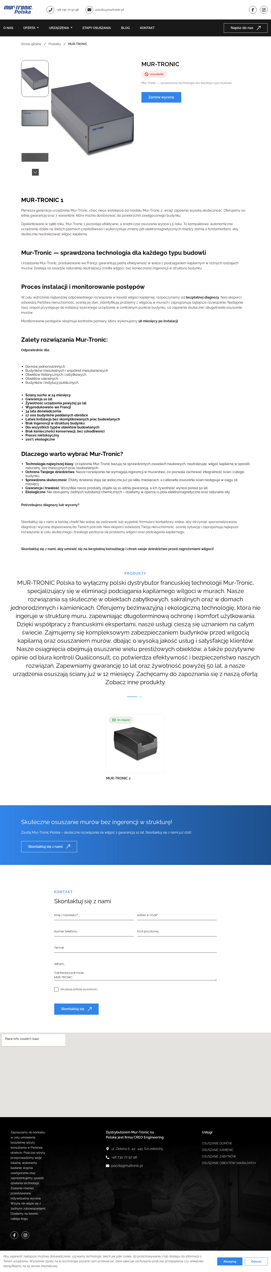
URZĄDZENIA (59, 28)
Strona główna (31, 44)
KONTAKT (147, 28)
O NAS (8, 28)
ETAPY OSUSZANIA (97, 28)
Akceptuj (229, 1261)
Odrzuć (256, 1261)
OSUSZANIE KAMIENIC (218, 1150)
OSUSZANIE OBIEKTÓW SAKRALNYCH (229, 1163)
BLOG (125, 28)
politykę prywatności (85, 989)
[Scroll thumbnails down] (35, 172)
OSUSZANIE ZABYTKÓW (219, 1156)
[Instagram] (264, 10)
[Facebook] (253, 10)
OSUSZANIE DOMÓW (217, 1143)
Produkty (54, 44)
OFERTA (29, 28)
